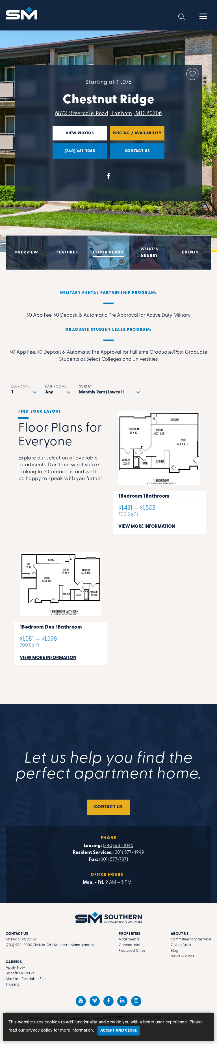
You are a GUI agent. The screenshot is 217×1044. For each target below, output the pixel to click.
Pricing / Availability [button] (136, 136)
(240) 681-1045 (118, 846)
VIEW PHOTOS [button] (73, 136)
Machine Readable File (26, 979)
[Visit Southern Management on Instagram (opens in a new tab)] (136, 1001)
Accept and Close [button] (118, 1030)
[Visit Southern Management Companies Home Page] (108, 917)
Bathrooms (55, 386)
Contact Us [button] (130, 154)
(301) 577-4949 (128, 852)
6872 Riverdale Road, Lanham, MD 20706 (108, 113)
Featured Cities (132, 951)
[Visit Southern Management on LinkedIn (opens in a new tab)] (122, 1001)
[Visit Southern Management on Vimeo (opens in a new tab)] (95, 1001)
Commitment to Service (191, 939)
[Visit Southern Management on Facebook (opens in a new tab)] (108, 1001)
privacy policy (39, 1030)
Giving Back (181, 945)
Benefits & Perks (20, 973)
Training (12, 984)
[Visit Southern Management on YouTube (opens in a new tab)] (81, 1001)
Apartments (129, 939)
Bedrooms (20, 386)
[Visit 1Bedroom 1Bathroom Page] (159, 469)
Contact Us (108, 807)
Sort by (85, 386)
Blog (175, 951)
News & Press (183, 956)
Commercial (129, 945)
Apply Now (15, 967)
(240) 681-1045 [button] (74, 154)
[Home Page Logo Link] (22, 12)
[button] (181, 17)
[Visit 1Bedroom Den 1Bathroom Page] (60, 606)
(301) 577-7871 (113, 859)
